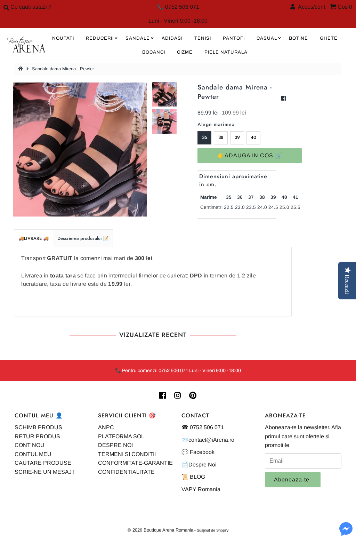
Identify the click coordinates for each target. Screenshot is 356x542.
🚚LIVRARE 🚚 (33, 238)
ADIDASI (172, 38)
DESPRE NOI (115, 445)
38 (221, 137)
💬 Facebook (198, 452)
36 (204, 137)
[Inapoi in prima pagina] (21, 68)
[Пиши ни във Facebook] (346, 533)
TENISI (202, 38)
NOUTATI (63, 38)
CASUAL (267, 38)
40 (253, 137)
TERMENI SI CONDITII (127, 454)
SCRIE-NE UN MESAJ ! (44, 472)
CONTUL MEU (33, 454)
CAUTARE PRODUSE (43, 463)
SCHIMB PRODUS (38, 427)
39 (237, 137)
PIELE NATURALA (226, 52)
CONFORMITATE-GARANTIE (135, 463)
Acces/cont (310, 7)
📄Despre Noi (199, 465)
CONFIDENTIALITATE (126, 472)
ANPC (106, 427)
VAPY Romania (200, 489)
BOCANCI (153, 52)
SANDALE (138, 38)
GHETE (329, 38)
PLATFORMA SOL (121, 436)
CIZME (185, 52)
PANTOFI (234, 38)
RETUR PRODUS (37, 436)
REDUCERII (100, 38)
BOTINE (298, 38)
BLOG (197, 477)
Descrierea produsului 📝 (82, 238)
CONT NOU (29, 445)
